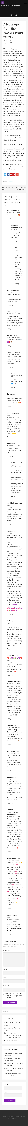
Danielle (10, 312)
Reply (9, 218)
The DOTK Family (8, 42)
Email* (6, 1092)
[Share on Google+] (11, 174)
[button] (25, 3)
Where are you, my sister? (12, 1022)
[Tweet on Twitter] (5, 174)
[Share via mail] (17, 174)
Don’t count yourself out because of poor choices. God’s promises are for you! (13, 1035)
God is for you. (9, 1025)
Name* (6, 1085)
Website (6, 986)
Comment (7, 950)
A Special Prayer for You (12, 1040)
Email (5, 977)
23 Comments (7, 43)
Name (5, 969)
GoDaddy (17, 1118)
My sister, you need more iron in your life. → (20, 189)
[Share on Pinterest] (14, 174)
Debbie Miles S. (17, 463)
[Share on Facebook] (8, 174)
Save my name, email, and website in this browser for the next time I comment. (13, 995)
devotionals (11, 181)
